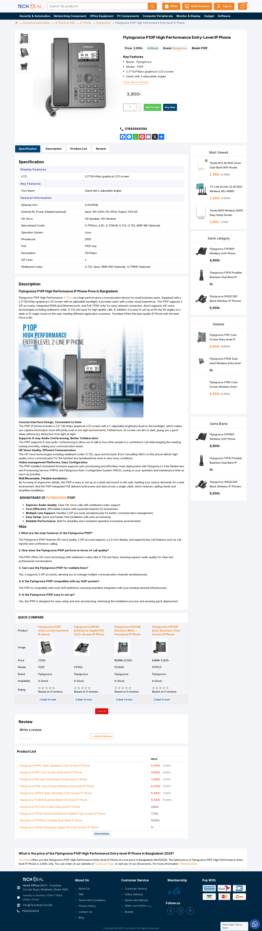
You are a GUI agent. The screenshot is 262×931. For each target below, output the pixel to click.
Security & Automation (36, 22)
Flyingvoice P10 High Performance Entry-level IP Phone (53, 779)
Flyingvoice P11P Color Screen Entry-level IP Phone (51, 772)
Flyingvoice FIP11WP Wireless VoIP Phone (222, 251)
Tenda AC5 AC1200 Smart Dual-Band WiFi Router (225, 165)
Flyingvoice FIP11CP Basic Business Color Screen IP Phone (56, 793)
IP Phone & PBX (65, 22)
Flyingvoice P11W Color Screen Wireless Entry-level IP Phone (57, 786)
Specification (28, 148)
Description (53, 148)
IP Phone (85, 22)
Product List (78, 148)
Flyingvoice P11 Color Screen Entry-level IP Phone (50, 806)
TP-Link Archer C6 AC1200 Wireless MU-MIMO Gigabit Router (226, 189)
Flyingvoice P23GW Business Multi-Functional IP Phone (53, 800)
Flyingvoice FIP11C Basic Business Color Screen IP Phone (55, 765)
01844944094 (188, 863)
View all (101, 711)
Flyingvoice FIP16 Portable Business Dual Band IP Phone (226, 275)
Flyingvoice (103, 22)
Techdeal (24, 860)
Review (101, 148)
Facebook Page (104, 863)
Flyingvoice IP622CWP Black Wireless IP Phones (225, 299)
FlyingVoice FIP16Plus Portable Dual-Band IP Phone (51, 820)
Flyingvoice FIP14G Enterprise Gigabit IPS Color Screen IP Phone (59, 827)
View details (101, 833)
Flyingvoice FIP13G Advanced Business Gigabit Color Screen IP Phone (63, 813)
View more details (136, 82)
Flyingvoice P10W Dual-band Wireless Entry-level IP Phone (225, 361)
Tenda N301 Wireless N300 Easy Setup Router (226, 213)
